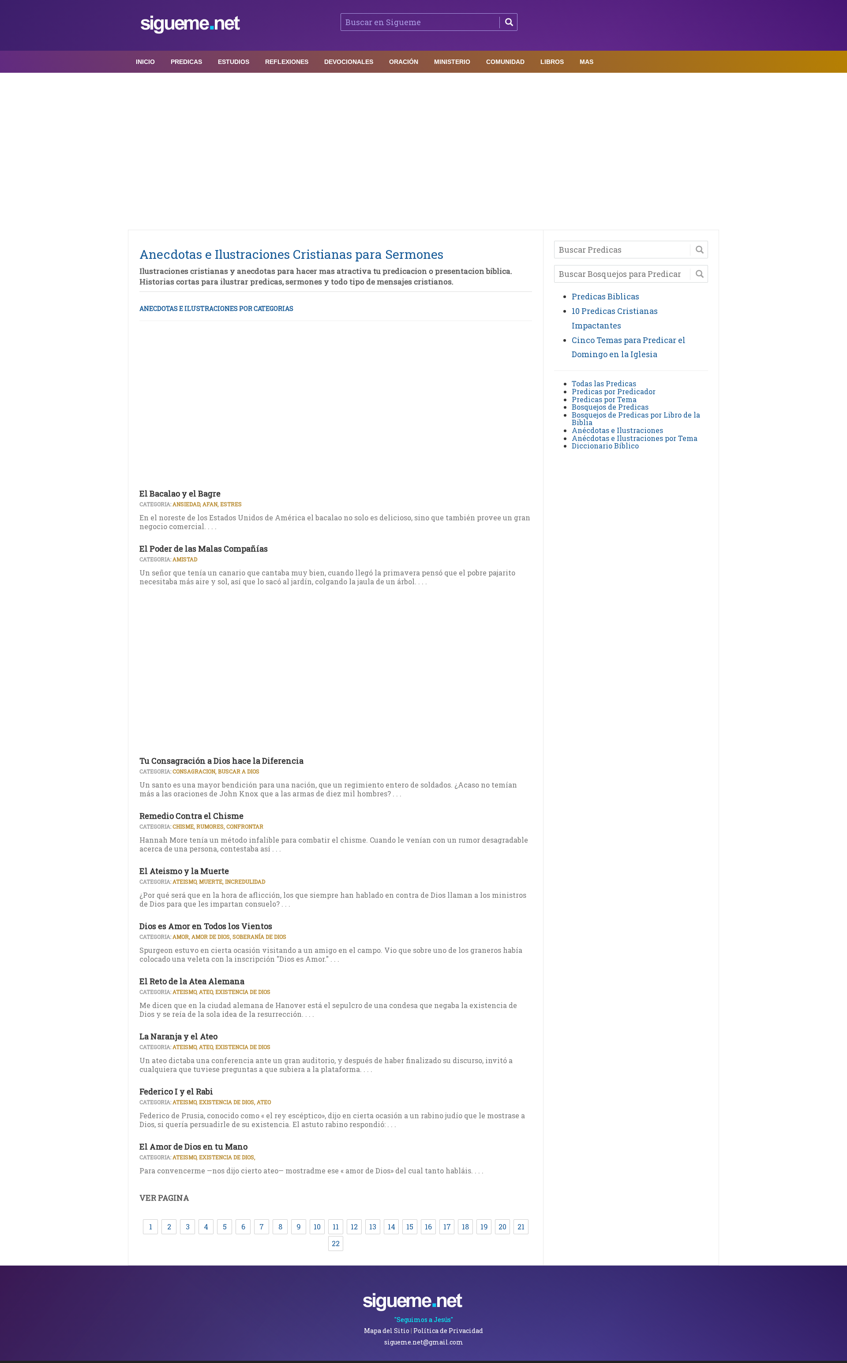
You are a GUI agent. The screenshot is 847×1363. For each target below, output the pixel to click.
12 (354, 1226)
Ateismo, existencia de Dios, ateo (221, 1101)
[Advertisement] (423, 149)
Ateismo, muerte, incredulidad (218, 881)
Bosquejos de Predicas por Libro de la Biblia (636, 418)
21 (521, 1226)
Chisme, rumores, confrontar (217, 826)
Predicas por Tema (604, 399)
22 (336, 1243)
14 (391, 1226)
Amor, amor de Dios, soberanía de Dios (229, 936)
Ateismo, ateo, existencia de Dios (221, 991)
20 (502, 1226)
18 (465, 1226)
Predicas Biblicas (605, 296)
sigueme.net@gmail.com (423, 1342)
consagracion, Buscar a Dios (215, 771)
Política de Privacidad (448, 1330)
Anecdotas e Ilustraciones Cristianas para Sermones (291, 254)
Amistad (184, 559)
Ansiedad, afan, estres (207, 504)
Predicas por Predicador (614, 391)
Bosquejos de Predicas (610, 406)
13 (372, 1226)
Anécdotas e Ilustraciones (617, 430)
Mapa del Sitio (386, 1330)
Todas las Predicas (604, 383)
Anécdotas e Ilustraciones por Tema (634, 438)
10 (317, 1226)
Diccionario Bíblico (605, 445)
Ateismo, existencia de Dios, (213, 1157)
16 (428, 1226)
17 (447, 1226)
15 (409, 1226)
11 (336, 1226)
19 (484, 1226)
